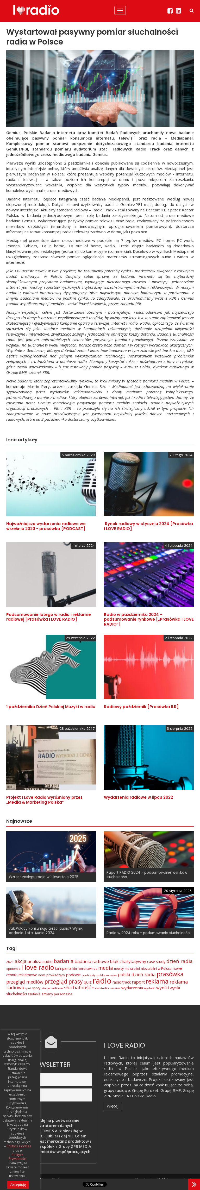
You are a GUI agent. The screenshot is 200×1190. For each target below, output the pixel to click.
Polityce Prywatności (17, 1157)
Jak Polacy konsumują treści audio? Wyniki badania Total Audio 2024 (46, 930)
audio (47, 961)
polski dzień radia (137, 974)
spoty (36, 988)
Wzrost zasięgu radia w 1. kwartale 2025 (43, 876)
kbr (74, 968)
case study (156, 961)
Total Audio (100, 988)
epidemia (13, 969)
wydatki (149, 988)
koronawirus (87, 968)
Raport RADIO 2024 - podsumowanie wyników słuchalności (147, 874)
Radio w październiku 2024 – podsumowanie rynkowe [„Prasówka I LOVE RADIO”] (149, 619)
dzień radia (179, 961)
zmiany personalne (57, 994)
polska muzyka (107, 975)
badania (63, 961)
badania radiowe (91, 961)
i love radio (37, 967)
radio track (122, 982)
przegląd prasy (64, 981)
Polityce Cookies (19, 1146)
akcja (21, 961)
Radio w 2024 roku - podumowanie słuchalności (148, 932)
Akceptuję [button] (18, 1184)
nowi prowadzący (51, 975)
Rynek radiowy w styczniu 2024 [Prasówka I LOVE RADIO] (148, 526)
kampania (63, 968)
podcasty (89, 975)
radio (102, 980)
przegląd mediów (24, 982)
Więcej (112, 1106)
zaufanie (34, 994)
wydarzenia (132, 987)
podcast (73, 974)
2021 (10, 961)
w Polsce (127, 1068)
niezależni (132, 968)
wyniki (162, 988)
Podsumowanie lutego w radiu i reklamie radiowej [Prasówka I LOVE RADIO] (48, 617)
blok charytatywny (128, 961)
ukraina (115, 988)
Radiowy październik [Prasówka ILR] (141, 706)
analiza (34, 961)
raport (138, 982)
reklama (157, 981)
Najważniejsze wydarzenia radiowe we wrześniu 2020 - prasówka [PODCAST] (46, 526)
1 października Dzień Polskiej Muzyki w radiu (50, 706)
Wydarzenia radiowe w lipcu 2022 (138, 797)
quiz (88, 982)
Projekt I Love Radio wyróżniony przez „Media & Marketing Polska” (44, 800)
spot (28, 988)
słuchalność (77, 987)
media (105, 967)
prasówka (170, 974)
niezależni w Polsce (156, 968)
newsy (119, 968)
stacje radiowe (52, 988)
